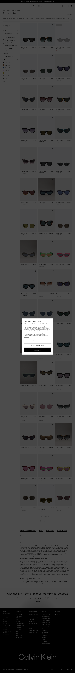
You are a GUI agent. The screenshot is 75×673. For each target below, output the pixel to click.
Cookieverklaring (28, 335)
